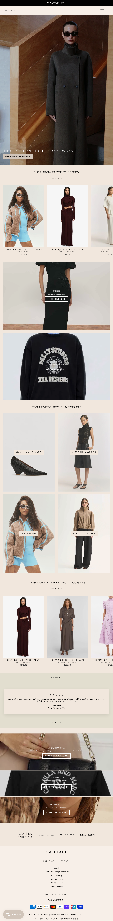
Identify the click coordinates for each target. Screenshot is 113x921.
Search (56, 868)
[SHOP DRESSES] (56, 296)
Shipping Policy (56, 879)
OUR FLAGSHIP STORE (55, 861)
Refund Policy (56, 875)
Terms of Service (56, 886)
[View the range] (56, 810)
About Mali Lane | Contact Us (56, 872)
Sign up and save (56, 894)
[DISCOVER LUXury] (56, 751)
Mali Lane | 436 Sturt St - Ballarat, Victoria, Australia (56, 919)
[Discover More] (56, 366)
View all (56, 178)
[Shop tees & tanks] (56, 783)
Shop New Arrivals (17, 156)
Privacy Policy (57, 883)
